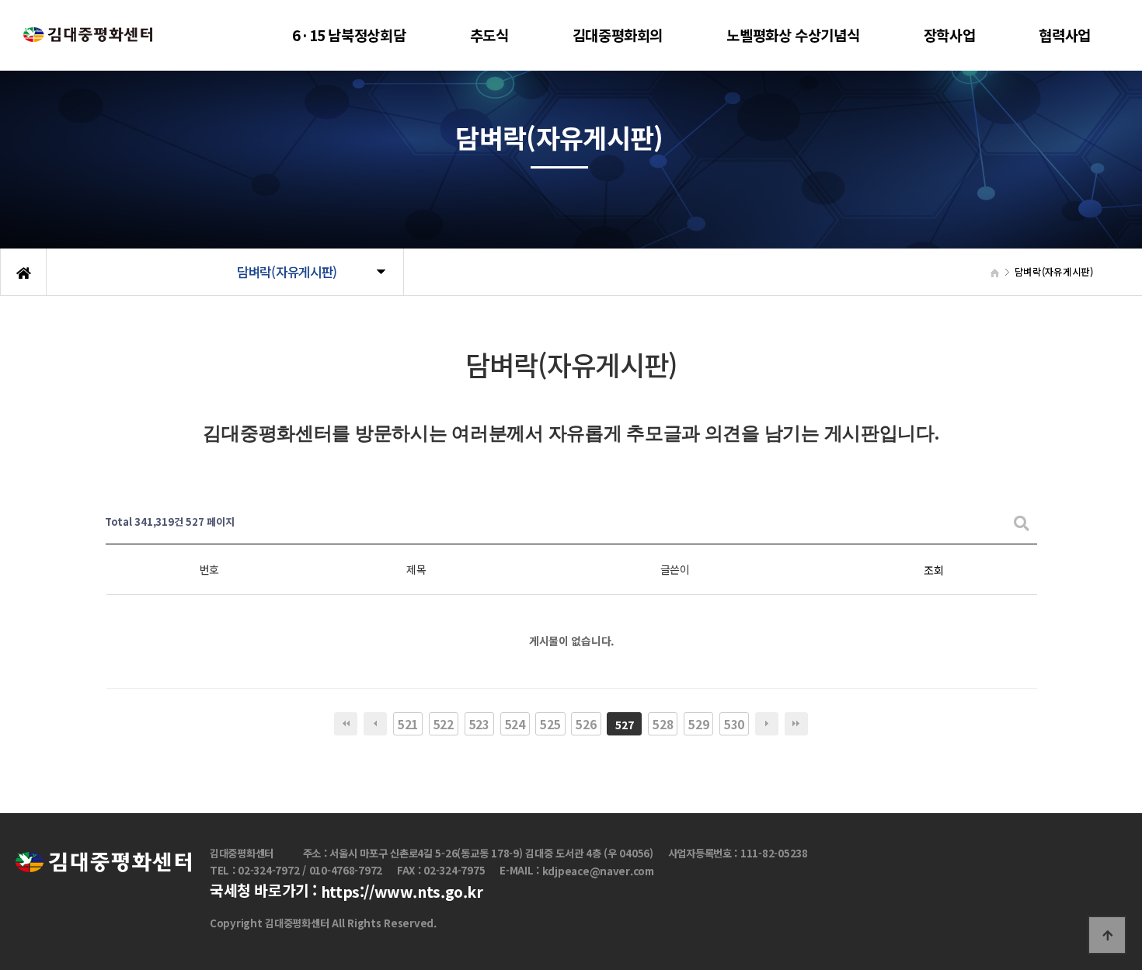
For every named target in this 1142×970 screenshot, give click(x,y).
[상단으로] (1107, 935)
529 (698, 723)
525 (550, 723)
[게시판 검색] (1021, 522)
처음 (345, 723)
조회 (933, 570)
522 (443, 723)
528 (663, 723)
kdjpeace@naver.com (598, 871)
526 (586, 723)
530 (734, 723)
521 (408, 723)
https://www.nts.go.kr (402, 892)
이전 (375, 723)
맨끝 (796, 723)
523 (479, 723)
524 (515, 723)
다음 (766, 723)
